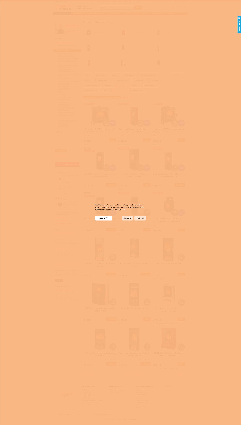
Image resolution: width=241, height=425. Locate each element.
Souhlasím (103, 218)
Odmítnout (140, 218)
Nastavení (127, 218)
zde (123, 209)
